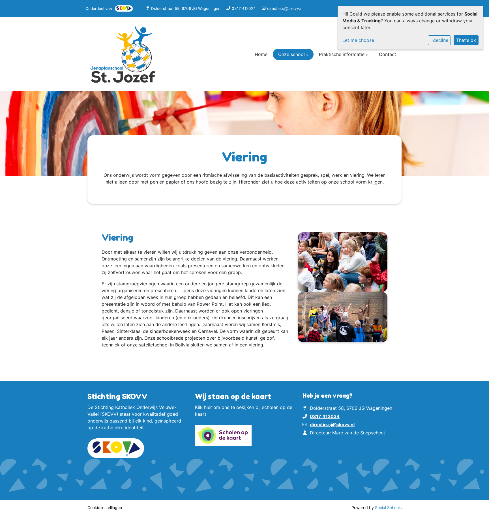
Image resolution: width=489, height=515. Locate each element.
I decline (439, 40)
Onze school (292, 54)
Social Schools (388, 507)
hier (208, 407)
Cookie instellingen (104, 507)
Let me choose (358, 40)
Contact (387, 54)
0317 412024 (244, 8)
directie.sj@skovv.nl (285, 8)
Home (261, 54)
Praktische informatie (342, 54)
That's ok (466, 40)
